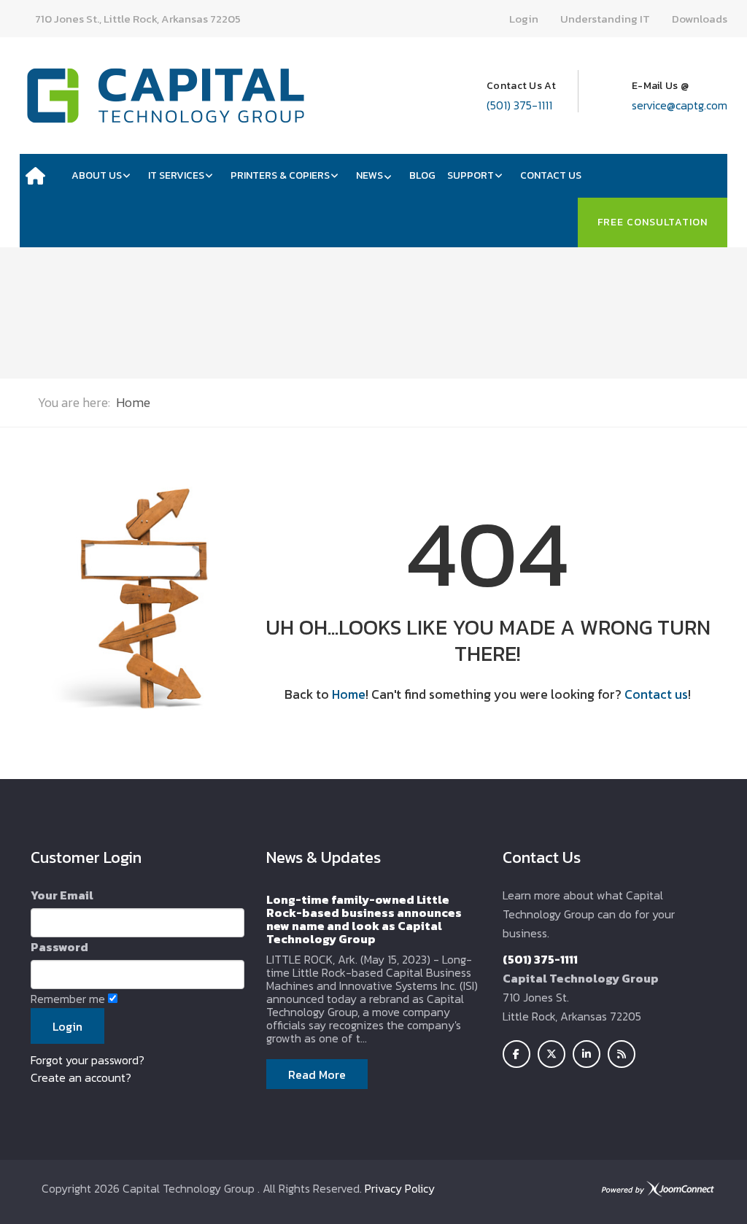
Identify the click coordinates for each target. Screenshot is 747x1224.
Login (523, 18)
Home (348, 694)
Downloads (699, 18)
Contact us (656, 694)
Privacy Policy (400, 1188)
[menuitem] (43, 176)
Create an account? (81, 1077)
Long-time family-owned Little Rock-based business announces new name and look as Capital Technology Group (364, 919)
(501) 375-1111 (519, 105)
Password (59, 947)
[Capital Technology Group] (165, 95)
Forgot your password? (87, 1060)
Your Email (62, 895)
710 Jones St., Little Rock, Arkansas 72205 (138, 18)
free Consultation (652, 222)
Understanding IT (605, 18)
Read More (317, 1074)
